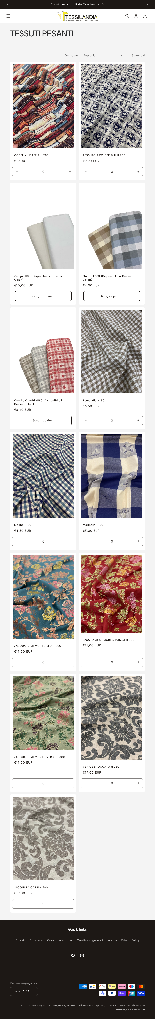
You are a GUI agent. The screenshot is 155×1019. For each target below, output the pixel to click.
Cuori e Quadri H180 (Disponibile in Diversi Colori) (39, 402)
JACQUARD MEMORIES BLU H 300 (37, 646)
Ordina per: (72, 55)
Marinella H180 (93, 525)
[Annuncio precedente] (7, 4)
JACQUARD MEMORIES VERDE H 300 (39, 757)
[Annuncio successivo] (147, 4)
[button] (8, 16)
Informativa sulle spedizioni (130, 1009)
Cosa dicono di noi (60, 940)
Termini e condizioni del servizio (127, 1005)
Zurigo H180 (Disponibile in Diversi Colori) (38, 277)
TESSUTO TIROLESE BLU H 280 (104, 155)
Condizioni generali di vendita (97, 940)
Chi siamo (36, 940)
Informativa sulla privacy (92, 1005)
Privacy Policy (130, 940)
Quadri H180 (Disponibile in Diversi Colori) (107, 277)
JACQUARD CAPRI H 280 (31, 887)
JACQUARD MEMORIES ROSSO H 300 (108, 640)
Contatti (21, 940)
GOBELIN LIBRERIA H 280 (31, 155)
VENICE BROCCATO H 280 (101, 767)
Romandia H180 (93, 400)
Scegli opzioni (43, 296)
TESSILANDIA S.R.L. (42, 1005)
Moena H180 (22, 525)
